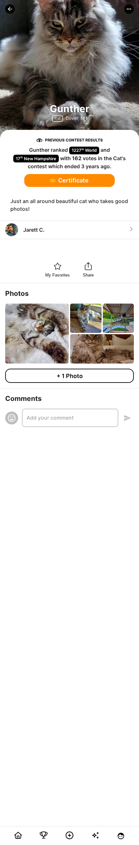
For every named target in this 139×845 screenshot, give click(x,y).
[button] (10, 9)
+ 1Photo (70, 376)
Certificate (73, 180)
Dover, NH (76, 118)
